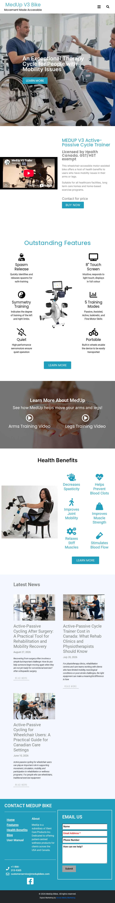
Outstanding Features (57, 243)
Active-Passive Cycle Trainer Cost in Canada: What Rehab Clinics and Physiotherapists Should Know (82, 639)
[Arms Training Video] (29, 418)
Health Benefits (58, 460)
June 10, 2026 (20, 755)
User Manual (15, 840)
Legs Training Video (85, 426)
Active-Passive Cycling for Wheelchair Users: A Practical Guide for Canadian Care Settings (31, 737)
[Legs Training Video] (85, 418)
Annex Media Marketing (65, 898)
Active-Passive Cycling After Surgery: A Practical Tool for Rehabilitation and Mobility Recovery (33, 636)
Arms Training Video (29, 426)
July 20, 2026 (70, 657)
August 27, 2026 (22, 652)
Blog (10, 835)
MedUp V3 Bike (23, 4)
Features (13, 825)
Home (11, 819)
